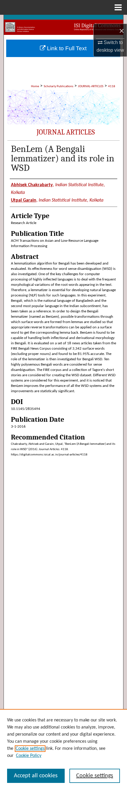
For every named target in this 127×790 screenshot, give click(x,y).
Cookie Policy (28, 755)
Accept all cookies (36, 776)
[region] (63, 749)
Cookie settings (30, 748)
